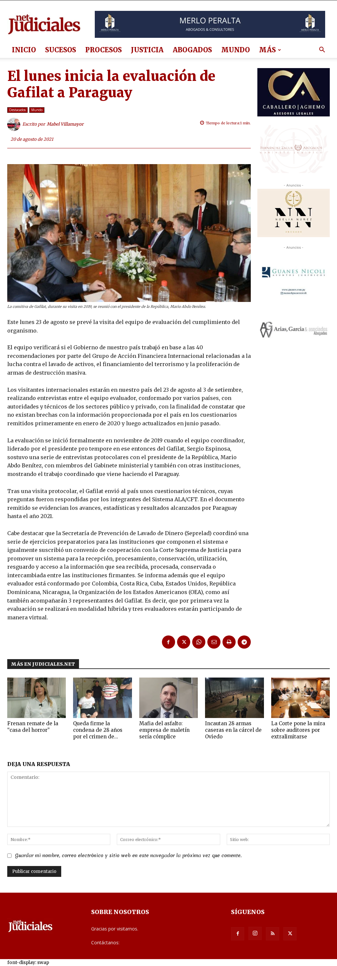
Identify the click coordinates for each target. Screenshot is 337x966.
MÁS (267, 50)
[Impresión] (229, 642)
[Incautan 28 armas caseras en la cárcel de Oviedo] (234, 698)
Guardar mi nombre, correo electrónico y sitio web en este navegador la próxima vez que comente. (128, 855)
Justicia (147, 50)
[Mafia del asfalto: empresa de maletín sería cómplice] (168, 698)
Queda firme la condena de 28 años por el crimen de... (97, 730)
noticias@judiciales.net (145, 942)
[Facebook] (168, 642)
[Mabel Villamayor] (14, 124)
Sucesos (60, 50)
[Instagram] (255, 933)
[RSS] (272, 933)
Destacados (17, 110)
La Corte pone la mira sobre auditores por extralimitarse (298, 730)
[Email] (213, 642)
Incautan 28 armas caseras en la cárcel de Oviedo (233, 730)
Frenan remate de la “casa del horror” (32, 726)
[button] (322, 50)
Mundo (235, 50)
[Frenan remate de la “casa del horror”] (36, 698)
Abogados (192, 50)
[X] (183, 642)
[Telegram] (244, 642)
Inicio (24, 50)
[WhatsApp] (198, 642)
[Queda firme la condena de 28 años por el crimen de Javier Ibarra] (102, 698)
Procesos (103, 50)
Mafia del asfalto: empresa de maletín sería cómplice (164, 730)
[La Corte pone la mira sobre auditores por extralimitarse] (300, 698)
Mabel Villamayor (65, 124)
